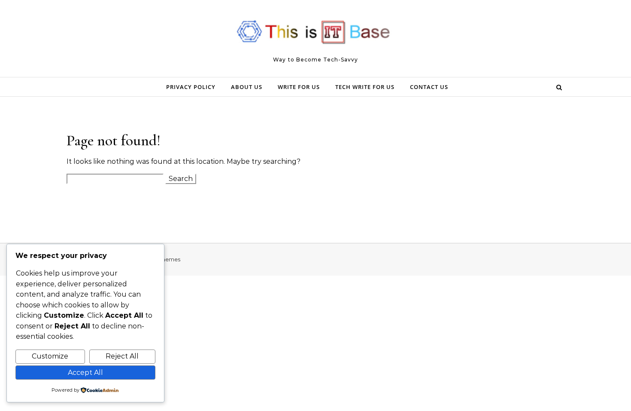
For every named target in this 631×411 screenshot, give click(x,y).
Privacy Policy (190, 87)
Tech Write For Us (364, 87)
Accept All (85, 372)
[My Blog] (315, 34)
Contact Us (429, 87)
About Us (246, 87)
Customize (50, 356)
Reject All (122, 356)
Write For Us (299, 87)
